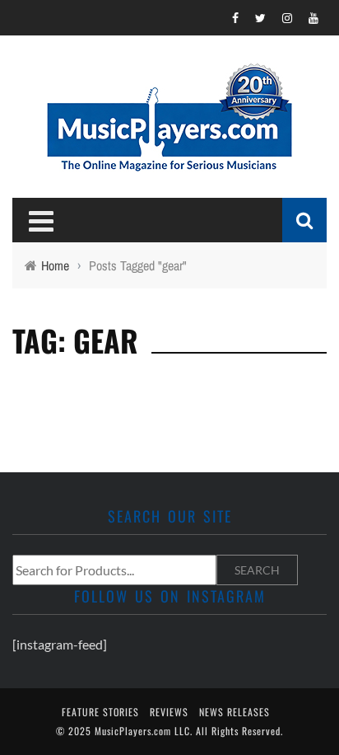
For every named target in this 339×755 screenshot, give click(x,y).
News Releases (234, 712)
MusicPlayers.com (133, 731)
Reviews (169, 712)
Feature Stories (100, 712)
